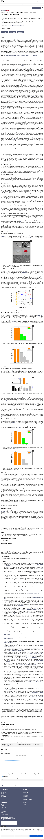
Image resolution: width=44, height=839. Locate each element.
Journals (3, 4)
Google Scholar (39, 564)
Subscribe (3, 826)
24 (14, 139)
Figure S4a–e (20, 426)
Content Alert (24, 785)
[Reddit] (12, 724)
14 (33, 96)
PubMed (15, 569)
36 (36, 323)
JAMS (2, 812)
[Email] (2, 724)
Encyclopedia (3, 811)
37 (1, 416)
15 (37, 102)
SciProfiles (3, 809)
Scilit (9, 565)
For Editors (25, 793)
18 (7, 107)
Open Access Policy (4, 793)
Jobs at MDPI (3, 796)
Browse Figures (12, 32)
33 (22, 272)
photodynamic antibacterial (11, 55)
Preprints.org (3, 807)
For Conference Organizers (27, 799)
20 (42, 113)
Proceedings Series (4, 814)
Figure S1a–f (40, 315)
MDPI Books (3, 805)
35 (13, 279)
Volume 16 (12, 4)
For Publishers (25, 796)
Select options (4, 821)
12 (27, 92)
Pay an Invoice (3, 792)
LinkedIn (24, 804)
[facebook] (8, 724)
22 (21, 123)
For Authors (25, 790)
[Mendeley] (13, 724)
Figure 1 (4, 235)
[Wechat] (10, 724)
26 (33, 154)
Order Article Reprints (36, 7)
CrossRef (5, 565)
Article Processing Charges (6, 790)
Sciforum (2, 804)
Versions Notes (20, 32)
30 (35, 220)
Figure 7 (20, 427)
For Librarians (25, 795)
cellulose (18, 55)
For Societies (25, 798)
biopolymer (23, 55)
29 (37, 196)
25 (15, 139)
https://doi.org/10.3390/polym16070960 (18, 25)
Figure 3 (38, 316)
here (9, 745)
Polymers (7, 4)
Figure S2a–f (12, 321)
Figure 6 (15, 423)
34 (38, 273)
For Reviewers (25, 792)
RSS (20, 785)
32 (14, 223)
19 (25, 112)
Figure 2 (25, 272)
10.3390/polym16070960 (23, 4)
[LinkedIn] (6, 724)
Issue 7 (16, 4)
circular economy (29, 55)
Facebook (24, 805)
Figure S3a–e (14, 422)
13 (31, 95)
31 (20, 221)
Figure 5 (11, 371)
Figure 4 (12, 322)
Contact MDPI (3, 795)
